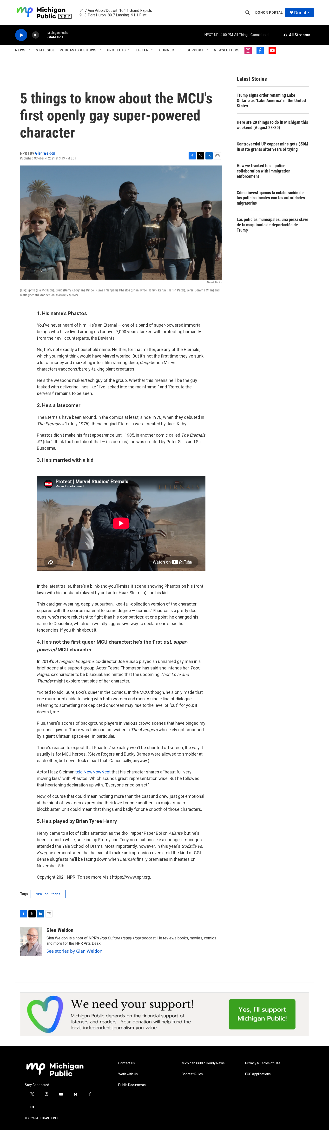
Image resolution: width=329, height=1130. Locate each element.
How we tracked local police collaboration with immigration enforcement (263, 171)
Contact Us (126, 1063)
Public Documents (132, 1085)
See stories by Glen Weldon (74, 951)
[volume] (36, 35)
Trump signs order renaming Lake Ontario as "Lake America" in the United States (271, 100)
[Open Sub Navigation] (29, 50)
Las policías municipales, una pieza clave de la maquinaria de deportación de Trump (272, 225)
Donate (301, 12)
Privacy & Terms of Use (262, 1063)
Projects (116, 50)
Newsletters (227, 50)
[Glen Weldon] (31, 941)
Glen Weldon (45, 153)
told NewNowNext (93, 771)
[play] (21, 35)
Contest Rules (192, 1074)
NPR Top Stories (48, 894)
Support (195, 50)
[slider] (43, 34)
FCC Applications (258, 1074)
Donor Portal (269, 12)
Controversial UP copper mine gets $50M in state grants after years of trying (272, 146)
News (20, 50)
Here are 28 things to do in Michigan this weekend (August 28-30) (272, 125)
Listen (142, 50)
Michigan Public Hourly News (203, 1063)
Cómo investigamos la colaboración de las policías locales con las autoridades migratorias (271, 198)
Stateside (45, 50)
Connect (167, 50)
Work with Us (128, 1074)
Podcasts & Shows (78, 50)
